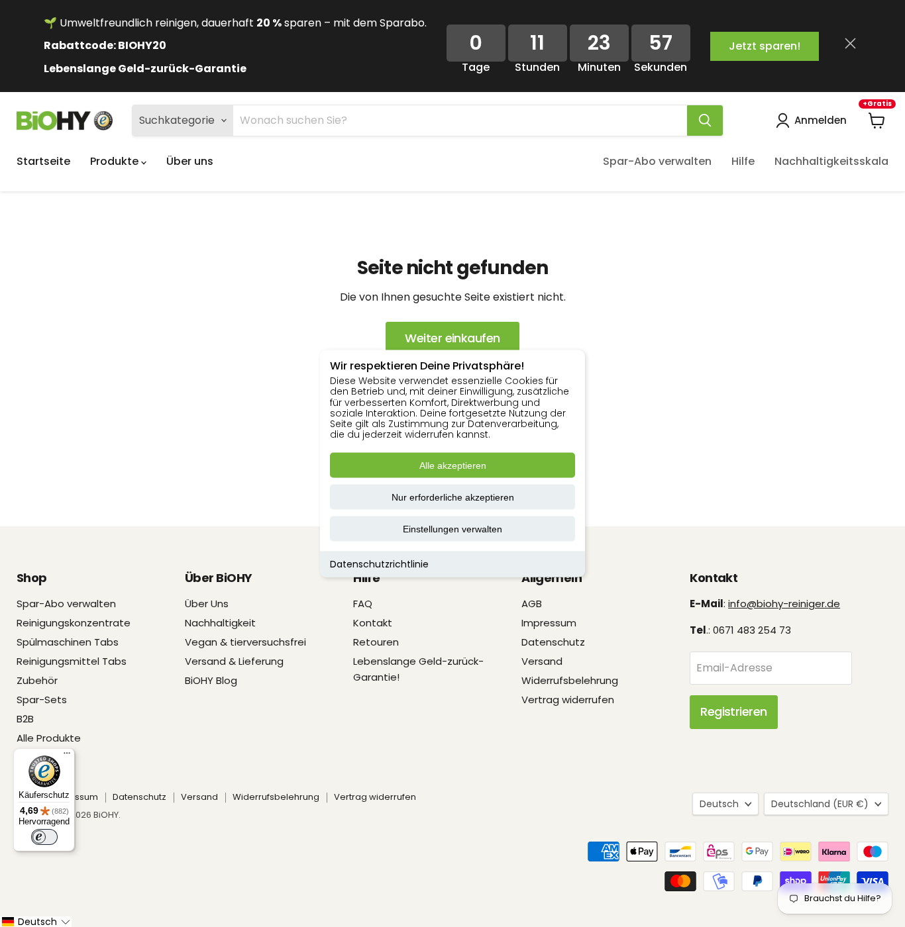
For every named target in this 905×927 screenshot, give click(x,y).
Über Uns (207, 603)
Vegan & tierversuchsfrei (245, 642)
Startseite (43, 161)
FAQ (362, 603)
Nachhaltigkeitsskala (831, 161)
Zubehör (37, 680)
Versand (541, 661)
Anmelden (820, 120)
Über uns (189, 161)
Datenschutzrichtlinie (379, 564)
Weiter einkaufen (452, 338)
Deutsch (719, 803)
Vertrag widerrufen (567, 700)
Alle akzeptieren (452, 465)
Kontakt (372, 623)
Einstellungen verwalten (452, 529)
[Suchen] (705, 120)
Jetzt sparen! (764, 46)
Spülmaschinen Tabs (68, 642)
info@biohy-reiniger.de (784, 603)
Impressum (548, 623)
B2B (25, 719)
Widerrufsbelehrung (569, 680)
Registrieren (733, 711)
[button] (36, 921)
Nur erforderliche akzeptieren (453, 497)
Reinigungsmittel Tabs (72, 661)
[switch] (44, 837)
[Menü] (67, 756)
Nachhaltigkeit (220, 623)
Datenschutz (553, 642)
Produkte (115, 161)
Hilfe (743, 161)
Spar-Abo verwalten (657, 161)
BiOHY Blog (211, 680)
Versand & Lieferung (234, 661)
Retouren (376, 642)
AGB (531, 603)
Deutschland (820, 803)
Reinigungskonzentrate (74, 623)
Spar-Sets (42, 700)
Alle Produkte (49, 738)
